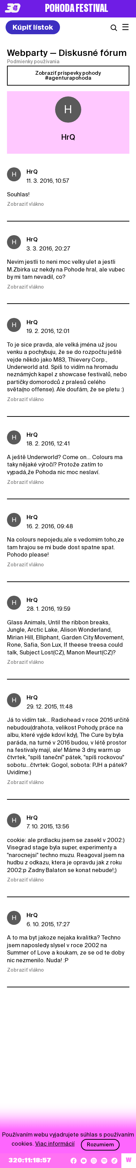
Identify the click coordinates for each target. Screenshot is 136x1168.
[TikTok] (114, 1161)
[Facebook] (73, 1161)
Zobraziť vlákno (25, 204)
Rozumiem (100, 1144)
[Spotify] (104, 1161)
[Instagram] (94, 1161)
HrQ (32, 171)
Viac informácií (55, 1143)
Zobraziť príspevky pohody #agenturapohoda (68, 75)
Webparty (27, 53)
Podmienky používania (33, 61)
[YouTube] (84, 1161)
